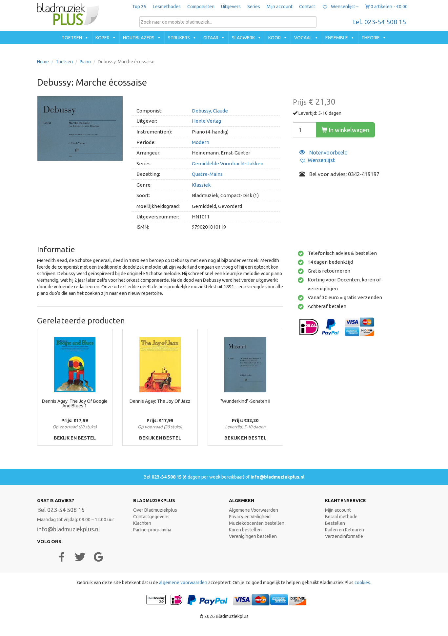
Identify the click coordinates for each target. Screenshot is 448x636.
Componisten (200, 6)
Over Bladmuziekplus (155, 510)
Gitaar (210, 37)
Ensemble (336, 37)
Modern (200, 142)
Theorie (370, 37)
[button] (317, 160)
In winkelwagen (348, 130)
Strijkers (179, 37)
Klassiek (201, 185)
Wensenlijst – (344, 6)
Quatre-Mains (207, 174)
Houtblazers (138, 37)
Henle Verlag (206, 121)
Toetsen (72, 37)
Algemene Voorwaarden (253, 510)
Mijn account (280, 6)
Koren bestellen (245, 529)
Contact (307, 6)
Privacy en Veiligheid (250, 516)
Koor (274, 37)
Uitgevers (231, 6)
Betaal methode (341, 516)
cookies (362, 582)
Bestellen (335, 523)
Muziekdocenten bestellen (256, 523)
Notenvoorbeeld (328, 152)
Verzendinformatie (344, 536)
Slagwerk (243, 37)
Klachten (142, 523)
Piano (85, 61)
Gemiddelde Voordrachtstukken (227, 163)
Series (253, 6)
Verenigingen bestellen (253, 536)
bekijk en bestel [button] (75, 438)
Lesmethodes (167, 6)
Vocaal (303, 37)
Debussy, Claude (210, 110)
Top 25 (139, 6)
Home (43, 61)
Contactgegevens (151, 516)
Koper (102, 37)
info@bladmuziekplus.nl (277, 477)
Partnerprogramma (152, 529)
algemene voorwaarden (183, 582)
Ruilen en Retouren (344, 529)
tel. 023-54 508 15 (379, 22)
